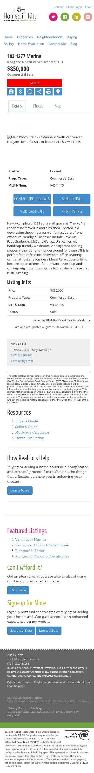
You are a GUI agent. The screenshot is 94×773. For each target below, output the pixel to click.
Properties (25, 37)
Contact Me (57, 44)
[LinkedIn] (76, 17)
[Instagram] (88, 17)
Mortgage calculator (32, 211)
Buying (72, 37)
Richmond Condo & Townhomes (42, 556)
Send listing (71, 199)
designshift (13, 715)
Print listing (72, 211)
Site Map (36, 708)
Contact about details (32, 199)
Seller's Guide (26, 427)
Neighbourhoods (49, 37)
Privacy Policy (17, 708)
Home (8, 37)
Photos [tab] (38, 106)
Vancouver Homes (30, 540)
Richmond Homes (30, 551)
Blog (73, 44)
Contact (59, 7)
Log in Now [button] (48, 631)
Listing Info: (19, 282)
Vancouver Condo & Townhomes (42, 545)
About (89, 7)
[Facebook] (65, 17)
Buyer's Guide (26, 421)
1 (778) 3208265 (22, 355)
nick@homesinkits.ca (23, 659)
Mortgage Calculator (32, 432)
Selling (9, 44)
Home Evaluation (31, 44)
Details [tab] (17, 106)
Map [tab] (58, 106)
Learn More (19, 490)
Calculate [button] (18, 590)
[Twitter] (53, 17)
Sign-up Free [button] (21, 631)
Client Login (74, 7)
